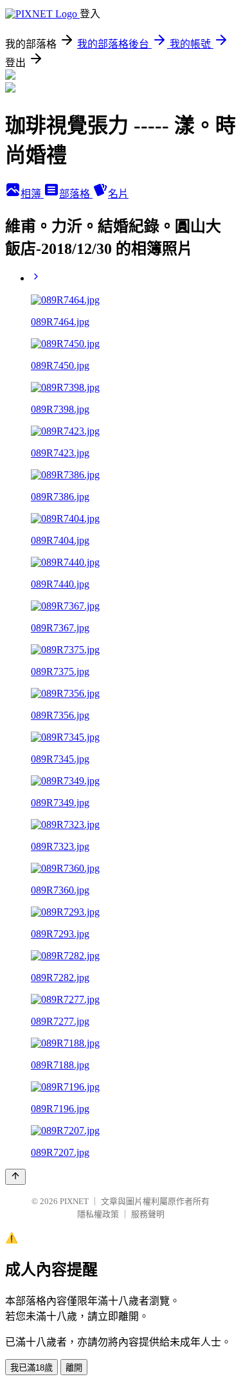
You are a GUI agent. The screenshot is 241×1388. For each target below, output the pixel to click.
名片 (118, 193)
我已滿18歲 (31, 1368)
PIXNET (74, 1201)
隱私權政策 (98, 1214)
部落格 (76, 193)
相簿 (32, 193)
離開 (74, 1368)
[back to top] (15, 1177)
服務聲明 (148, 1214)
